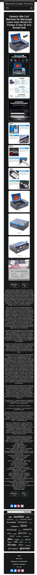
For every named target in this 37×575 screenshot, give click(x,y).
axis (21, 542)
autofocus (14, 526)
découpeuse (28, 545)
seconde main (26, 519)
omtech (27, 529)
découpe (11, 544)
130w (28, 517)
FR (20, 567)
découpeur (13, 548)
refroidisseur (10, 519)
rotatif (17, 540)
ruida (16, 542)
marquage (12, 529)
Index (19, 555)
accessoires (26, 536)
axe (30, 542)
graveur (25, 548)
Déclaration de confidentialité (19, 561)
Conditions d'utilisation (19, 564)
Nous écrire (19, 558)
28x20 (19, 530)
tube (26, 542)
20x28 (21, 540)
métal (28, 539)
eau (10, 517)
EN (18, 567)
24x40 (9, 533)
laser (23, 525)
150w (30, 522)
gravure (22, 532)
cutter (11, 536)
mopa (30, 533)
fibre (10, 539)
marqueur (22, 522)
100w (20, 545)
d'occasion (11, 522)
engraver (9, 542)
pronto (16, 519)
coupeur (19, 536)
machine (19, 516)
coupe (14, 533)
